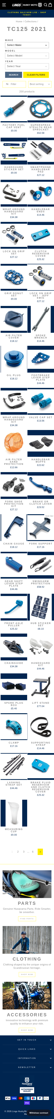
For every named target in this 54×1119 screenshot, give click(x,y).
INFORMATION (27, 1058)
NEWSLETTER (27, 1067)
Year (9, 61)
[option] (27, 13)
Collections (31, 21)
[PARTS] (27, 884)
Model (10, 51)
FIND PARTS (27, 919)
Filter (13, 84)
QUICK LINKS (27, 1049)
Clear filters (36, 75)
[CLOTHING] (27, 940)
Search (13, 75)
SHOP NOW (27, 974)
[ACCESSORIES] (27, 995)
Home (19, 21)
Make (9, 40)
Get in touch (27, 1040)
